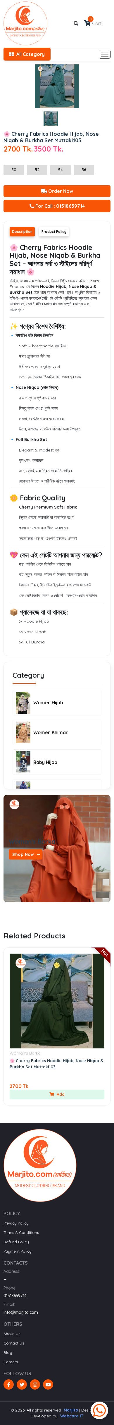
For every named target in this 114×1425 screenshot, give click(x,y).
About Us (12, 1333)
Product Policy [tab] (54, 231)
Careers (11, 1361)
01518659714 (15, 1295)
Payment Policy (18, 1251)
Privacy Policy (16, 1223)
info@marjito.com (21, 1312)
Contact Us (14, 1343)
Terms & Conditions (21, 1232)
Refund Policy (16, 1241)
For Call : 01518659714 (59, 206)
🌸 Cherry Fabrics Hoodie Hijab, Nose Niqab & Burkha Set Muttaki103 (56, 1063)
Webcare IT (71, 1416)
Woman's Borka (25, 1053)
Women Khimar (50, 732)
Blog (8, 1352)
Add (60, 1094)
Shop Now (23, 854)
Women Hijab (48, 702)
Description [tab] (22, 231)
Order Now (60, 191)
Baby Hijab (45, 762)
